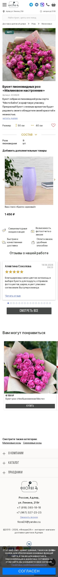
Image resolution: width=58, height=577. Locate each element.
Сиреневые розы (32, 442)
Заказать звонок (29, 517)
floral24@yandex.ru (29, 521)
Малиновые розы (11, 442)
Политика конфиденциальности (29, 564)
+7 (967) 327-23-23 (29, 512)
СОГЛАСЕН (29, 571)
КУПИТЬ (30, 406)
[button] (8, 303)
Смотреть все (29, 311)
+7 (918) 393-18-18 (29, 507)
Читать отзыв (13, 295)
